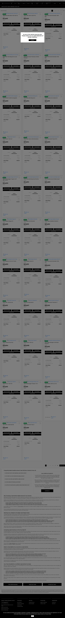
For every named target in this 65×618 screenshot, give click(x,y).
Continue (32, 40)
